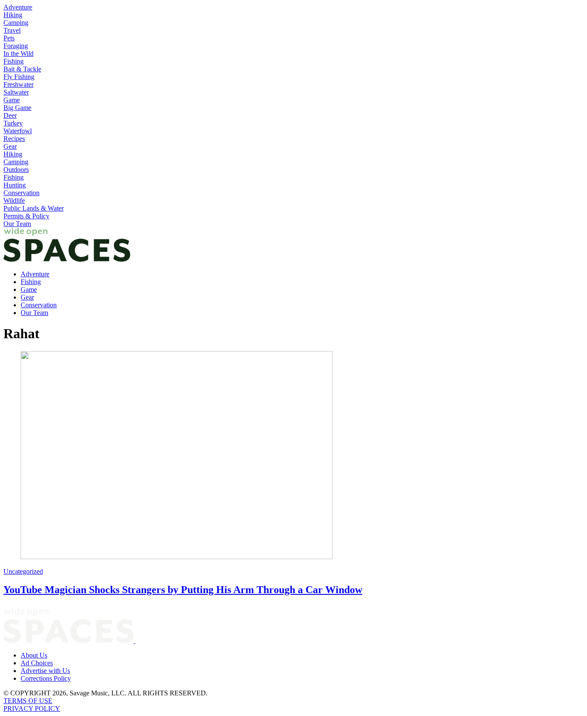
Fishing (13, 61)
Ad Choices (37, 663)
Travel (12, 30)
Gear (10, 146)
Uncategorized (23, 571)
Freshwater (18, 84)
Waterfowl (17, 131)
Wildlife (14, 200)
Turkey (13, 123)
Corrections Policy (46, 678)
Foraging (15, 45)
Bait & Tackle (22, 69)
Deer (10, 115)
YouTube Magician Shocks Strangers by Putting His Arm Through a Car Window (182, 589)
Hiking (12, 14)
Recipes (14, 138)
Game (11, 100)
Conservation (21, 192)
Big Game (17, 107)
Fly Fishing (18, 76)
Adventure (17, 7)
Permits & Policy (26, 216)
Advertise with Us (45, 670)
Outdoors (16, 169)
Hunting (14, 185)
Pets (9, 38)
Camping (15, 22)
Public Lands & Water (33, 208)
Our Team (17, 223)
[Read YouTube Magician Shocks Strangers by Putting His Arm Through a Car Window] (293, 456)
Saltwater (16, 92)
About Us (34, 655)
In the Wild (18, 53)
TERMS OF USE (27, 700)
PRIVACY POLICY (31, 708)
